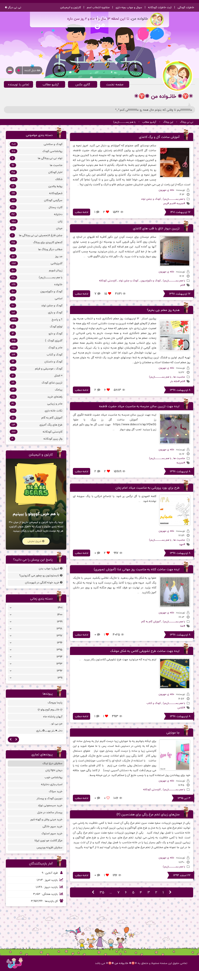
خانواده (37, 284)
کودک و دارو (37, 333)
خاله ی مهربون (166, 190)
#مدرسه (180, 203)
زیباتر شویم (37, 270)
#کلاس (181, 707)
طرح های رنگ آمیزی (37, 424)
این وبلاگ (168, 122)
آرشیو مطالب (51, 84)
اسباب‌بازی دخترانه (51, 784)
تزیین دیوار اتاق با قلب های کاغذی (156, 228)
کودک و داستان (37, 361)
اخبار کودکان (37, 172)
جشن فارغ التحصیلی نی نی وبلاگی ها (37, 235)
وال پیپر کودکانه (37, 438)
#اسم (173, 203)
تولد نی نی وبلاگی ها (37, 158)
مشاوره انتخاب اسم (98, 7)
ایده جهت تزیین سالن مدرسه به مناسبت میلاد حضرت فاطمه (139, 406)
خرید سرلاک (55, 791)
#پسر (166, 203)
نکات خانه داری (37, 410)
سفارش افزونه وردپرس (49, 847)
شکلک (37, 179)
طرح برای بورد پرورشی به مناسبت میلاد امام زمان (147, 487)
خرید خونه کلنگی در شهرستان (42, 582)
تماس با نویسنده (18, 84)
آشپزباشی (37, 263)
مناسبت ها (179, 377)
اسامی (37, 298)
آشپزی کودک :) (37, 340)
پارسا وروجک (55, 702)
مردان (37, 228)
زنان (37, 221)
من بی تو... (56, 723)
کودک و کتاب (154, 703)
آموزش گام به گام (151, 621)
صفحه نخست (114, 84)
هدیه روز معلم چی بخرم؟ (163, 310)
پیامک (37, 389)
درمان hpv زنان (53, 770)
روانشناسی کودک (37, 151)
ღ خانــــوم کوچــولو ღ (50, 709)
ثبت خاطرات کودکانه (160, 7)
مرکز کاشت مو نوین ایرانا (48, 840)
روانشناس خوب (53, 777)
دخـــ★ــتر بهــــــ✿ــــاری (49, 730)
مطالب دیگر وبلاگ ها (37, 249)
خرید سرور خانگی (52, 826)
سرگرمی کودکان (37, 200)
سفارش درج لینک (52, 763)
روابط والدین (37, 186)
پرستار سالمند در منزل (49, 812)
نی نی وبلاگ (186, 122)
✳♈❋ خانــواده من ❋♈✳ (121, 963)
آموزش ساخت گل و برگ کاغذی (159, 137)
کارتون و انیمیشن (70, 7)
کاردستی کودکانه (108, 280)
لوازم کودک (37, 326)
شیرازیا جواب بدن (49, 568)
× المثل (37, 375)
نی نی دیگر (14, 7)
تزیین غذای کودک (37, 382)
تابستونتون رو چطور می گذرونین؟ (39, 575)
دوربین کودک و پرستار (49, 798)
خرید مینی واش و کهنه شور (46, 819)
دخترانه (37, 214)
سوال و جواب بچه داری (129, 7)
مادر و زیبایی (37, 403)
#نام (182, 285)
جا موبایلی (173, 732)
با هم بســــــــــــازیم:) (124, 122)
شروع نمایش (35, 541)
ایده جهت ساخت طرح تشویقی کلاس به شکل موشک (145, 651)
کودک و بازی (37, 312)
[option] (36, 717)
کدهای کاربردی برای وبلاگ (37, 242)
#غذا (182, 626)
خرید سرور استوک (51, 833)
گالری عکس (82, 84)
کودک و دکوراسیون (151, 280)
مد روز (37, 256)
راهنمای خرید (37, 396)
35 (102, 892)
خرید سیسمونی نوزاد (50, 805)
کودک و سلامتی (37, 144)
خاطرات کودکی (186, 7)
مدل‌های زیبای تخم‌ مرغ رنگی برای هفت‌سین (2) (148, 814)
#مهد (182, 544)
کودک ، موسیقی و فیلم (37, 368)
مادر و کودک (37, 347)
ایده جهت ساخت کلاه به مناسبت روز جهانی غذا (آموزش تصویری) (137, 569)
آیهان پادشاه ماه (52, 716)
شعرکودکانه (37, 193)
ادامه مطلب (81, 212)
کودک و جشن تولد (151, 199)
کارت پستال (37, 207)
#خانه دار (175, 381)
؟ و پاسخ (37, 319)
